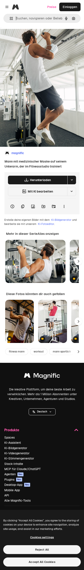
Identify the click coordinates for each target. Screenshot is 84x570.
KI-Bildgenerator (61, 220)
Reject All (42, 549)
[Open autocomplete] (10, 18)
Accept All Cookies (42, 562)
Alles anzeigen (48, 234)
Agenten (13, 474)
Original (28, 37)
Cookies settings (42, 537)
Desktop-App (16, 485)
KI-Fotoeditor (46, 224)
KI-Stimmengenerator (19, 458)
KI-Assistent (12, 443)
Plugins (12, 480)
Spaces (9, 437)
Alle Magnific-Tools (17, 500)
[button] (42, 411)
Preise (51, 7)
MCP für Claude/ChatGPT (22, 469)
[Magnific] (42, 376)
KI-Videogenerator (17, 453)
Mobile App (12, 490)
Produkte (11, 430)
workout (39, 351)
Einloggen (70, 7)
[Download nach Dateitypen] (71, 180)
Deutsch (42, 411)
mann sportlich (62, 351)
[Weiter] (78, 261)
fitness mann (17, 351)
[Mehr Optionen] (64, 206)
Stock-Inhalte (13, 464)
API (6, 495)
